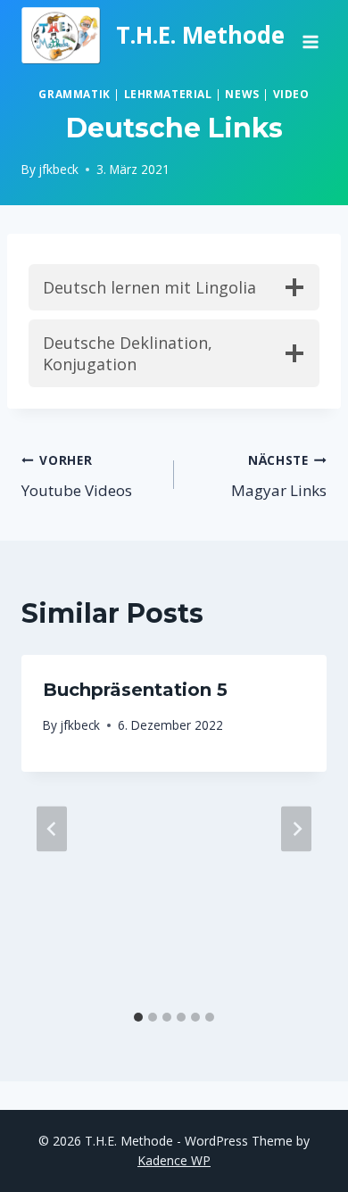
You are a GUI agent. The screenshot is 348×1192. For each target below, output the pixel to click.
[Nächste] (296, 828)
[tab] (138, 1017)
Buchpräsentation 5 (135, 689)
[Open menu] (310, 36)
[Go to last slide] (52, 828)
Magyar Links (279, 476)
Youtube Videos (76, 476)
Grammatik (74, 94)
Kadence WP (174, 1160)
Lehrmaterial (168, 94)
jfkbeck (58, 169)
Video (291, 94)
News (242, 94)
